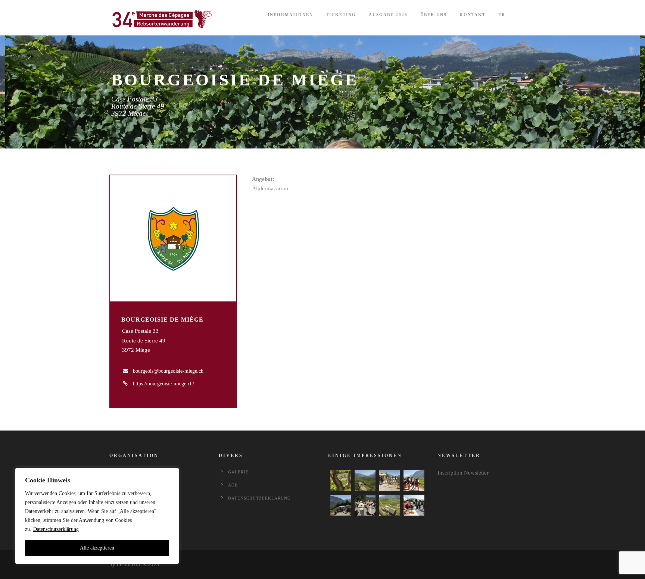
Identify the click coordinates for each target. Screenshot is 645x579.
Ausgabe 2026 (388, 14)
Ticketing (341, 14)
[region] (97, 516)
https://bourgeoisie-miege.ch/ (163, 383)
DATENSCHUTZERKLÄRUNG (259, 498)
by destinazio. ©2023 (134, 564)
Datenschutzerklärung (56, 529)
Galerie (238, 472)
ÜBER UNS (433, 14)
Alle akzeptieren (97, 548)
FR (501, 14)
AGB (233, 485)
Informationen (290, 14)
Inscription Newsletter (463, 473)
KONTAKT (472, 14)
